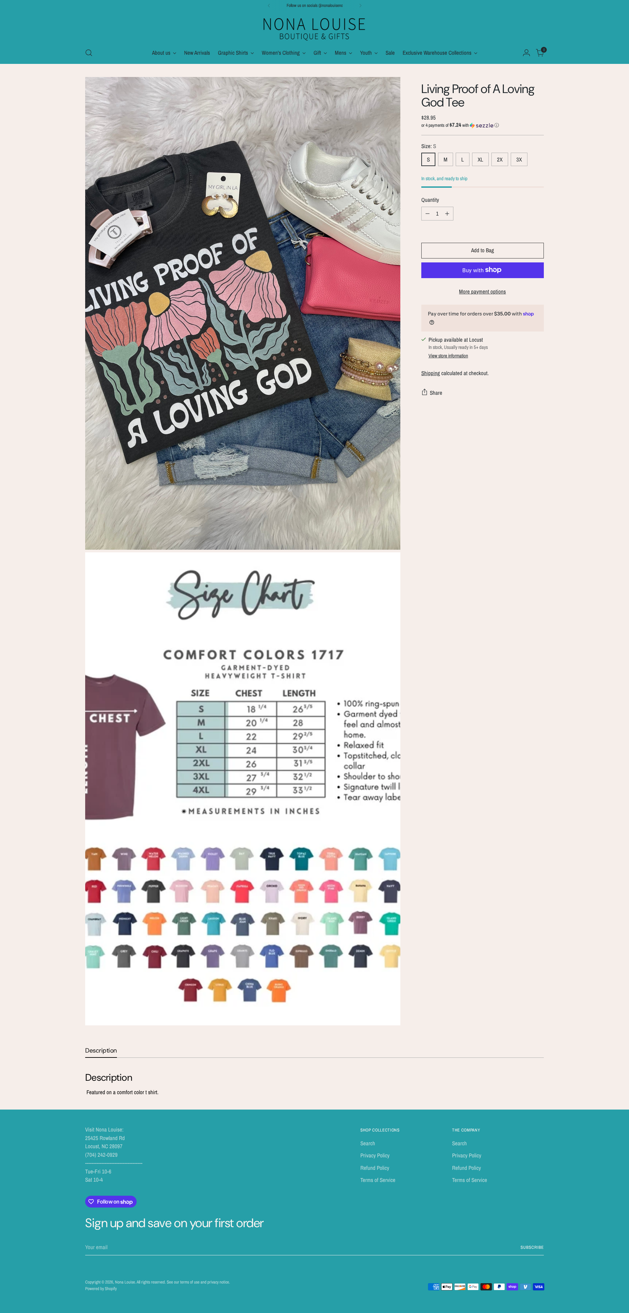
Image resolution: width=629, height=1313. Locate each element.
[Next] (360, 5)
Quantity (430, 199)
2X (500, 159)
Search (367, 1143)
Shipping (430, 372)
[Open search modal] (88, 52)
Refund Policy (374, 1167)
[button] (482, 125)
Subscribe (532, 1247)
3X (519, 159)
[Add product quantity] (447, 213)
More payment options (482, 291)
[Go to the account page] (526, 52)
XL (480, 159)
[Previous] (269, 5)
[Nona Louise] (314, 28)
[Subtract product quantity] (427, 213)
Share (436, 392)
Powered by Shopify (101, 1288)
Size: (428, 146)
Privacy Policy (375, 1155)
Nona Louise (125, 1282)
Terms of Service (377, 1180)
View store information (448, 355)
